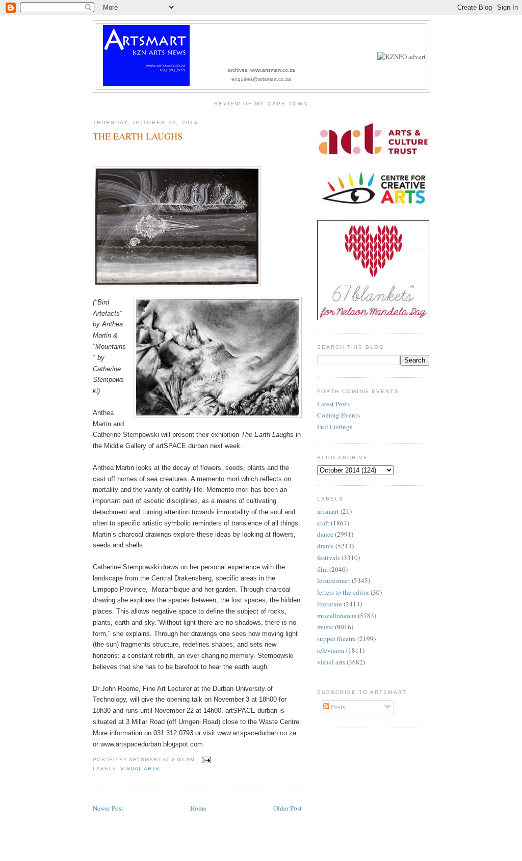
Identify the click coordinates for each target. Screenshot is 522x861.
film (322, 569)
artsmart (328, 511)
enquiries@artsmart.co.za (261, 79)
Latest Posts (333, 403)
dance (325, 534)
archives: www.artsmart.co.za (261, 70)
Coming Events (338, 415)
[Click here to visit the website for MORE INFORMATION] (401, 56)
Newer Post (108, 808)
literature (329, 603)
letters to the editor (343, 592)
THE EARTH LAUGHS (137, 136)
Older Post (287, 808)
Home (198, 808)
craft (323, 522)
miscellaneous (336, 615)
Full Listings (334, 426)
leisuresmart (333, 580)
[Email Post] (205, 759)
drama (325, 545)
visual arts (140, 768)
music (325, 626)
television (331, 650)
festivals (328, 557)
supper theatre (336, 638)
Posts (337, 706)
